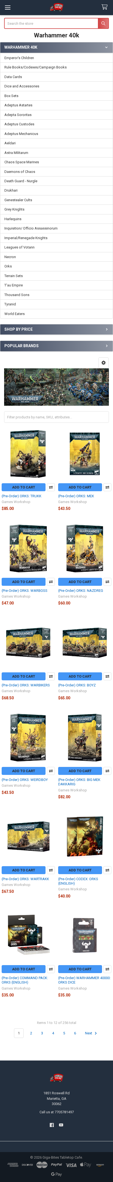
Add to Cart (23, 487)
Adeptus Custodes (19, 124)
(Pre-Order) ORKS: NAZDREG (80, 591)
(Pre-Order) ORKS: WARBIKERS (26, 685)
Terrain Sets (13, 276)
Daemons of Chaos (19, 172)
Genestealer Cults (18, 200)
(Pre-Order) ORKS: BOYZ (77, 685)
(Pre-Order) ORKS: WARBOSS (24, 591)
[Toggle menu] (7, 7)
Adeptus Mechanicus (21, 134)
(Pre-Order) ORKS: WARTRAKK (25, 879)
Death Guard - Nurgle (20, 181)
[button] (103, 362)
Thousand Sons (16, 295)
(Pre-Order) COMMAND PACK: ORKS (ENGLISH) (25, 980)
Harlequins (12, 219)
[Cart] (105, 7)
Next (89, 1033)
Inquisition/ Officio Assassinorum (31, 228)
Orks (8, 266)
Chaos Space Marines (21, 162)
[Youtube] (61, 1125)
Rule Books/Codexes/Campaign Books (35, 67)
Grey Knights (14, 209)
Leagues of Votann (19, 247)
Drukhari (11, 190)
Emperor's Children (19, 58)
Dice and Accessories (21, 86)
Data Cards (13, 77)
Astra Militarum (16, 153)
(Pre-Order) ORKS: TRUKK (21, 496)
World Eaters (14, 314)
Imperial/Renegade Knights (25, 238)
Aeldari (10, 143)
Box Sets (11, 96)
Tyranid (10, 304)
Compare (51, 487)
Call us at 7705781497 (56, 1112)
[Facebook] (52, 1125)
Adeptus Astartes (18, 105)
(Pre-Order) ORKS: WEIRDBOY (25, 780)
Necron (10, 257)
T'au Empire (13, 285)
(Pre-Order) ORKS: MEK (76, 496)
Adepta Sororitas (18, 115)
